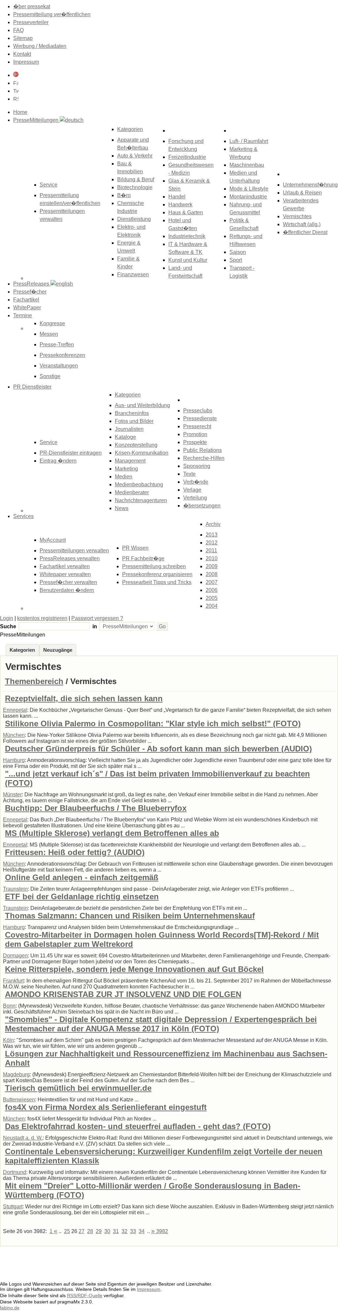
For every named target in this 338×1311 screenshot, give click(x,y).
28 (90, 1231)
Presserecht (197, 426)
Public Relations (202, 450)
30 (107, 1231)
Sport (235, 260)
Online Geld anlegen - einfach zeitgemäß (81, 877)
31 (116, 1231)
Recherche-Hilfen (203, 458)
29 (99, 1231)
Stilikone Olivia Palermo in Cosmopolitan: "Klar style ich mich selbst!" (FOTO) (153, 723)
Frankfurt (13, 980)
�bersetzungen (201, 505)
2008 (212, 574)
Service (48, 442)
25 (67, 1231)
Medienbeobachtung (139, 484)
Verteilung (195, 497)
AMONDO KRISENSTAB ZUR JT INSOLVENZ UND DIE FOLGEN (123, 994)
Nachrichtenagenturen (141, 500)
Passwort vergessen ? (97, 618)
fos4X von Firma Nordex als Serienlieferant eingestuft (106, 1107)
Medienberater (132, 492)
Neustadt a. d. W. (23, 1138)
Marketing (126, 468)
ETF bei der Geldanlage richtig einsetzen (82, 896)
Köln (8, 1040)
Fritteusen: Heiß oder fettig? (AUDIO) (75, 852)
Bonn (9, 1006)
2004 (212, 606)
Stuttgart (12, 1206)
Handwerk (180, 204)
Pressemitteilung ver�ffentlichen (51, 14)
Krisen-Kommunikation (141, 453)
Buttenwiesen (19, 1099)
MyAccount (53, 540)
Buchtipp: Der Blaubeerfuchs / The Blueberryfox (95, 808)
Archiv (213, 524)
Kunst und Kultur (187, 260)
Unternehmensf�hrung (310, 185)
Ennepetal (15, 710)
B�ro (124, 195)
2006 (212, 590)
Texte (189, 474)
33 (133, 1231)
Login (6, 618)
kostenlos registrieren (42, 618)
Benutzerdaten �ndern (67, 590)
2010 (212, 558)
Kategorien (130, 129)
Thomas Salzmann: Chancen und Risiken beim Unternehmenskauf (130, 915)
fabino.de (9, 1307)
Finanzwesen (133, 274)
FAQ (18, 30)
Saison (237, 252)
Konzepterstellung (136, 445)
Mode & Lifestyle (248, 188)
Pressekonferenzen (62, 355)
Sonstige (50, 376)
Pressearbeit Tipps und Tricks (156, 582)
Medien (123, 476)
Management (130, 461)
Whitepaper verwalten (65, 574)
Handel (177, 196)
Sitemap (23, 38)
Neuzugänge (57, 650)
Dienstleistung (134, 219)
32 (124, 1231)
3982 (159, 1231)
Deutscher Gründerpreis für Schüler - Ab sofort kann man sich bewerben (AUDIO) (158, 748)
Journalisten (129, 429)
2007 (212, 582)
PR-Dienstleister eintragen (71, 453)
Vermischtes (297, 216)
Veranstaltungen (59, 365)
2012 (212, 542)
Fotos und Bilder (134, 421)
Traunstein (15, 889)
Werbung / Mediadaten (39, 46)
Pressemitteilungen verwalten (74, 550)
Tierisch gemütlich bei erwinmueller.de (78, 1088)
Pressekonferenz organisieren (157, 574)
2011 (211, 550)
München (14, 735)
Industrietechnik (186, 236)
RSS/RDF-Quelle (84, 1295)
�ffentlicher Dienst (305, 232)
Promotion (195, 434)
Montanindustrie (248, 196)
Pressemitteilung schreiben (154, 566)
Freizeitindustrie (187, 157)
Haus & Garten (185, 212)
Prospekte (195, 442)
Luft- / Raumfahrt (248, 141)
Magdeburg (16, 1074)
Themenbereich (34, 681)
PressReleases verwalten (70, 558)
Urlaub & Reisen (302, 192)
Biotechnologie (134, 187)
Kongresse (52, 323)
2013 (212, 534)
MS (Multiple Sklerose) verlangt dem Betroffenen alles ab (112, 833)
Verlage (192, 490)
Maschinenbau (246, 165)
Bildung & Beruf (135, 179)
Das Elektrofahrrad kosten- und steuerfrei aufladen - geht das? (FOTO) (138, 1126)
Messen (49, 334)
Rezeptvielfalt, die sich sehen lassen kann (84, 698)
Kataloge (125, 437)
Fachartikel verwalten (65, 566)
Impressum (26, 62)
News (121, 508)
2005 (212, 598)
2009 (212, 566)
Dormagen (15, 955)
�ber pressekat (31, 6)
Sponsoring (196, 466)
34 (142, 1231)
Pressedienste (200, 418)
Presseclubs (197, 410)
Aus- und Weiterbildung (142, 405)
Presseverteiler (31, 22)
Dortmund (14, 1172)
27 (81, 1231)
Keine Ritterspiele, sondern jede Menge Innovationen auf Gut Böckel (134, 969)
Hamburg (14, 760)
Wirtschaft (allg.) (302, 224)
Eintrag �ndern (58, 461)
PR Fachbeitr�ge (143, 558)
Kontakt (22, 54)
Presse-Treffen (57, 344)
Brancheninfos (132, 413)
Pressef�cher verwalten (68, 582)
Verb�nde (195, 482)
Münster (12, 794)
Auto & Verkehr (134, 155)
